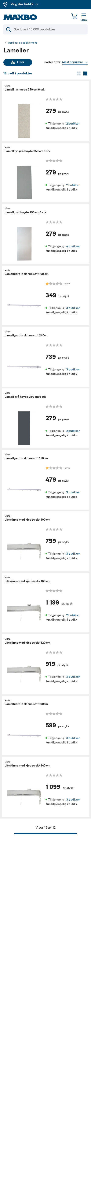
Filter (20, 62)
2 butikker (73, 124)
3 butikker (73, 308)
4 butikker (73, 246)
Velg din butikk (22, 4)
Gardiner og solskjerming (22, 43)
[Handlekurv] (74, 16)
